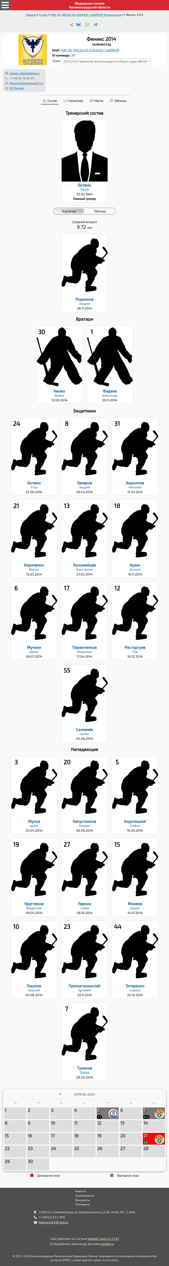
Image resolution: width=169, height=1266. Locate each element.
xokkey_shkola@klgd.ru (24, 73)
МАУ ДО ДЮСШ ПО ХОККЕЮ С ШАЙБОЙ (90, 50)
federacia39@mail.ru (53, 1222)
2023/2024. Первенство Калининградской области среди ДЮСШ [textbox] (105, 61)
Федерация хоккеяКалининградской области (89, 5)
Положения (82, 1204)
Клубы (43, 14)
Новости (80, 1191)
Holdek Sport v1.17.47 (103, 1239)
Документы (82, 1200)
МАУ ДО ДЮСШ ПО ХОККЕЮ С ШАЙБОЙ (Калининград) (87, 14)
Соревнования (84, 1195)
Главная (31, 14)
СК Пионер (16, 88)
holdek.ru (107, 1244)
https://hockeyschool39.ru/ (26, 83)
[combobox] (106, 61)
